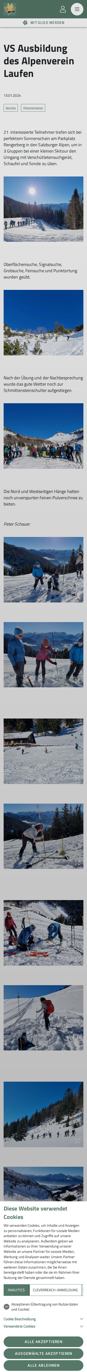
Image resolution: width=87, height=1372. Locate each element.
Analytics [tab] (16, 1290)
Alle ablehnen (43, 1365)
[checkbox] (43, 1307)
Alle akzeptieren (43, 1342)
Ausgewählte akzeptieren (43, 1353)
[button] (43, 1318)
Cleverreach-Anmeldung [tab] (55, 1290)
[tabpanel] (43, 1314)
